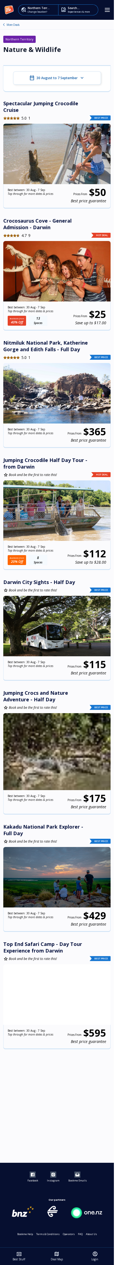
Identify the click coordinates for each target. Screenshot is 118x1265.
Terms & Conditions (48, 1234)
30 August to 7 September (57, 78)
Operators (69, 1234)
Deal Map (57, 1256)
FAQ (80, 1234)
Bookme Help (25, 1234)
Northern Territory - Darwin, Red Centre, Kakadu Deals (4, 24)
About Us (91, 1234)
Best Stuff (19, 1256)
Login (94, 1256)
